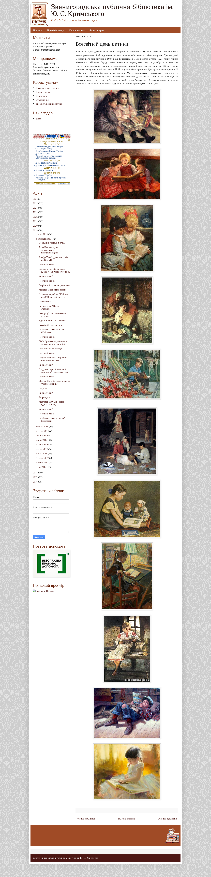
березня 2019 (42, 457)
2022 (35, 216)
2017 (35, 477)
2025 (35, 203)
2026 (35, 198)
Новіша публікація (86, 818)
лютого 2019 (42, 462)
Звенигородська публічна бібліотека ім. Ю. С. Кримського (112, 10)
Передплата (41, 95)
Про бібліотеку (55, 30)
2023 (35, 212)
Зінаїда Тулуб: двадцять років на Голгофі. (53, 259)
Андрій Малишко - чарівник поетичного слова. (53, 359)
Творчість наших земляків (49, 103)
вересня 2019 (42, 431)
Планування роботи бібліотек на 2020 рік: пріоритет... (53, 295)
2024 (35, 207)
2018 (35, 472)
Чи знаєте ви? (46, 276)
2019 (35, 230)
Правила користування (47, 87)
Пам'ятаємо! (45, 301)
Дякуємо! (43, 388)
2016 (35, 481)
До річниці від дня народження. (55, 285)
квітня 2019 (41, 453)
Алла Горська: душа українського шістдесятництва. (49, 250)
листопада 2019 (43, 238)
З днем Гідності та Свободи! (53, 320)
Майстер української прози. (52, 289)
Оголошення (42, 99)
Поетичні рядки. (47, 264)
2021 (35, 221)
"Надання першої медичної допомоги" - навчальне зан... (54, 371)
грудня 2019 (42, 234)
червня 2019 (42, 444)
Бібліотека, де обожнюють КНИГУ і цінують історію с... (55, 270)
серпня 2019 (42, 435)
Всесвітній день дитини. (51, 324)
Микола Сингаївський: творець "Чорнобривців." (54, 382)
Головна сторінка (126, 818)
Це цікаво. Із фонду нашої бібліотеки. (52, 331)
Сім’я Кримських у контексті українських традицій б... (53, 343)
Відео (38, 118)
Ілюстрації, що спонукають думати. (52, 315)
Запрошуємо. (45, 397)
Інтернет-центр (43, 91)
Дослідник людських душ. (52, 242)
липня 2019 (41, 439)
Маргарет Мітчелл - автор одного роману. (51, 403)
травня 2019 (42, 449)
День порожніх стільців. (51, 348)
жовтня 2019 (42, 426)
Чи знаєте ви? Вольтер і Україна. (50, 307)
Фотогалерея (97, 30)
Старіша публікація (167, 818)
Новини (37, 30)
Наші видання (77, 30)
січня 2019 (41, 466)
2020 (35, 225)
